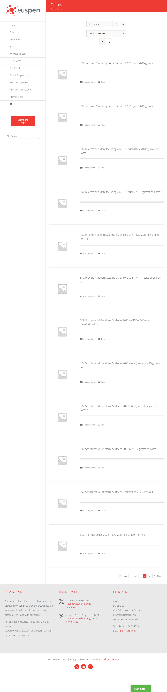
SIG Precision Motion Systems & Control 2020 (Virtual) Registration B (119, 63)
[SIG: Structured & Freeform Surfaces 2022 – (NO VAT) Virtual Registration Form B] (62, 331)
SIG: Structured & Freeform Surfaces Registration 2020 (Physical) (117, 492)
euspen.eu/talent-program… (82, 618)
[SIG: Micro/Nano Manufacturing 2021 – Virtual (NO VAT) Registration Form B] (62, 160)
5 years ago (72, 607)
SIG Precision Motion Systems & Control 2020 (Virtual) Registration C (119, 106)
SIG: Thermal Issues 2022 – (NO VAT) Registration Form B (112, 534)
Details (103, 82)
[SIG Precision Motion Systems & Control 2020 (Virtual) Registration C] (62, 117)
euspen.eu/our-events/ (79, 603)
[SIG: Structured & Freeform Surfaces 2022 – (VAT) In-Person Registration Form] (62, 374)
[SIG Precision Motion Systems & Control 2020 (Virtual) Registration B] (62, 74)
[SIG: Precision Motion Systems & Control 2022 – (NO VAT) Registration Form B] (62, 246)
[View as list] (109, 41)
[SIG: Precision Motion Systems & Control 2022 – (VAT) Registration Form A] (62, 289)
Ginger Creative (111, 659)
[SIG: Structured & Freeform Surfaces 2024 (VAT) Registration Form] (62, 460)
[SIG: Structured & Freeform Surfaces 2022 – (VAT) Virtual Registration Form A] (62, 417)
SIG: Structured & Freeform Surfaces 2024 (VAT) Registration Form (118, 449)
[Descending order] (123, 24)
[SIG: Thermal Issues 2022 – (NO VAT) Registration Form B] (62, 546)
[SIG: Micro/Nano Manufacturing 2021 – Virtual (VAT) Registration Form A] (62, 203)
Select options (88, 82)
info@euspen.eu (128, 630)
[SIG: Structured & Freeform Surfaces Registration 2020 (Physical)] (62, 503)
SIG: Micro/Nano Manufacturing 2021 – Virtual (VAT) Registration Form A (121, 192)
